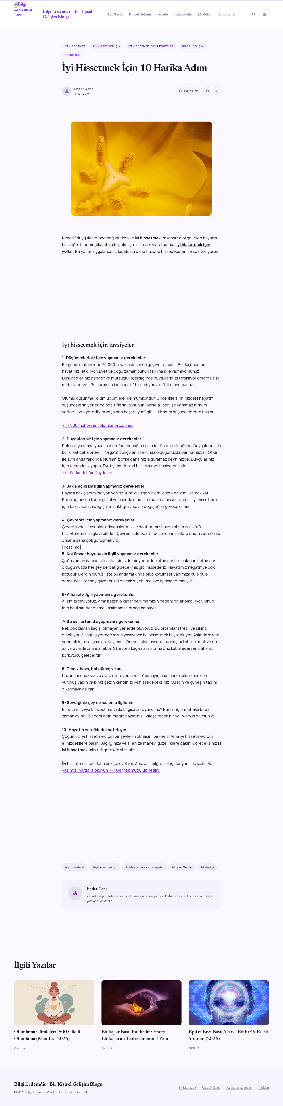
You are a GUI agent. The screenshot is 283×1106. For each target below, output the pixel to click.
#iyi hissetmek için (105, 867)
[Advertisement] (141, 299)
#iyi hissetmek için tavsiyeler (144, 867)
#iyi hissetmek (75, 867)
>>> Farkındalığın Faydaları (87, 472)
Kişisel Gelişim (140, 14)
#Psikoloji (207, 867)
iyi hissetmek (75, 46)
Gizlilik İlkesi (211, 1087)
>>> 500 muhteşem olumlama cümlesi (97, 425)
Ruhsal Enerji (227, 14)
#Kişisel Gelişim (182, 867)
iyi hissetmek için (106, 46)
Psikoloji (72, 55)
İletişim (263, 1087)
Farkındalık (183, 14)
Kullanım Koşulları (239, 1087)
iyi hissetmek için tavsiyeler (151, 46)
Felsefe (162, 14)
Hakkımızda (187, 1087)
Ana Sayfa (115, 14)
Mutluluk (204, 14)
